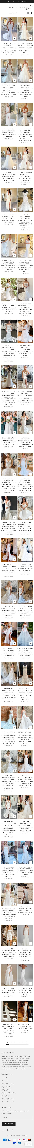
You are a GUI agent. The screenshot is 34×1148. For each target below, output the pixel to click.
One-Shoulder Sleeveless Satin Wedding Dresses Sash (8, 991)
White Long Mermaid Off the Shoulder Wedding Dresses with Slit (25, 909)
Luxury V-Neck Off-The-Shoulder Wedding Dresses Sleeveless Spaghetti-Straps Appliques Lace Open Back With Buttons (8, 398)
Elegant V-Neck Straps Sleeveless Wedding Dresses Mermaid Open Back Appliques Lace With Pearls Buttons (25, 694)
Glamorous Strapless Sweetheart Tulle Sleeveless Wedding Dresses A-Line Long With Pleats (25, 91)
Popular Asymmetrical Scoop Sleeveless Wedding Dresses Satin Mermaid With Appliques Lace (25, 441)
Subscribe (8, 1123)
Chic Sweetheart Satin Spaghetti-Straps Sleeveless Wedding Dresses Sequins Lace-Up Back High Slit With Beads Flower (25, 397)
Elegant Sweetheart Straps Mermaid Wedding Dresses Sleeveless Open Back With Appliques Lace (25, 780)
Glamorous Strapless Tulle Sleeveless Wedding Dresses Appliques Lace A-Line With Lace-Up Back (9, 694)
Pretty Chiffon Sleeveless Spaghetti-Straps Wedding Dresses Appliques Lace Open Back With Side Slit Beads (9, 737)
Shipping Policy (6, 1090)
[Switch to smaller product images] (31, 13)
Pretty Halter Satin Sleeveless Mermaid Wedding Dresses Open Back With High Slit (8, 132)
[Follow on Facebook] (3, 1130)
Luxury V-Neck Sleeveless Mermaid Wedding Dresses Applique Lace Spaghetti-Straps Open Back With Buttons (9, 484)
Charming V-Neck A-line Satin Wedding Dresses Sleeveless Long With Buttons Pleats (25, 870)
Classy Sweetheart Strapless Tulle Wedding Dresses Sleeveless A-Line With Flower (25, 652)
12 (22, 1042)
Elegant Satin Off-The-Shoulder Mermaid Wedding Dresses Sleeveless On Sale (8, 307)
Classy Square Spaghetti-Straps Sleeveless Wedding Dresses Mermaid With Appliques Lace (25, 308)
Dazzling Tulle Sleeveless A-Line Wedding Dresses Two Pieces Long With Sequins (9, 176)
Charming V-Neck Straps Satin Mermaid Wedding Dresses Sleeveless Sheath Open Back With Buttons (8, 48)
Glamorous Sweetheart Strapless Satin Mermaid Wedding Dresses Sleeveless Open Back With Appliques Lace (25, 484)
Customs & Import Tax (8, 1102)
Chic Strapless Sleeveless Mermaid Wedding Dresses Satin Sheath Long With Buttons (9, 871)
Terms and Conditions (8, 1099)
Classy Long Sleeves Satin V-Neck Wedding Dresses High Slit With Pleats (8, 218)
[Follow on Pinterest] (12, 1130)
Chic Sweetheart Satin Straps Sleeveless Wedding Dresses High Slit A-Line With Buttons (25, 177)
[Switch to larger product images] (28, 13)
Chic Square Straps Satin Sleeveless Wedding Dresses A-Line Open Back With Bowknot (25, 568)
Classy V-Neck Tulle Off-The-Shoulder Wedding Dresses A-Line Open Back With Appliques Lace (25, 826)
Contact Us (5, 1081)
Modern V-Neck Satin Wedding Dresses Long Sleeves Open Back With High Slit (8, 652)
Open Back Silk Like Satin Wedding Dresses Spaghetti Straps (25, 1027)
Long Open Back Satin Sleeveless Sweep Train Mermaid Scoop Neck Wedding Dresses (8, 1029)
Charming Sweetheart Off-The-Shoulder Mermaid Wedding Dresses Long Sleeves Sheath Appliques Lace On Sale (9, 352)
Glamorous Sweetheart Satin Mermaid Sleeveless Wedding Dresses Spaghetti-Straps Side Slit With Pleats (9, 828)
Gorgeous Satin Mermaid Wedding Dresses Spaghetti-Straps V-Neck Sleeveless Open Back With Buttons (8, 90)
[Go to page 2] (26, 1042)
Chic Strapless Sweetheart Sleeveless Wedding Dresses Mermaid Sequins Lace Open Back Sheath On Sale (25, 134)
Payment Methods (7, 1087)
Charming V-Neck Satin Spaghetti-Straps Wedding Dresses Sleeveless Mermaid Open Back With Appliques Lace (25, 266)
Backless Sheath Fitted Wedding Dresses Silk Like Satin (25, 991)
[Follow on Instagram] (7, 1130)
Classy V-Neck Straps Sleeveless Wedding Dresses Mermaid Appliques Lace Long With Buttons (8, 611)
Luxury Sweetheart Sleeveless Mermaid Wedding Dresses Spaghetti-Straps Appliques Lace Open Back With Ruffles (25, 221)
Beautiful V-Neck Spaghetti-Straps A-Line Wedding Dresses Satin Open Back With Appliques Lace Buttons (25, 737)
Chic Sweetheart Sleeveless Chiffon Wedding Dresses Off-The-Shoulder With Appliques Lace (25, 48)
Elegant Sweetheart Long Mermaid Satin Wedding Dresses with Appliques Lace (25, 953)
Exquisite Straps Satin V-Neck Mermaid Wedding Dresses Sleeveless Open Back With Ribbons (8, 265)
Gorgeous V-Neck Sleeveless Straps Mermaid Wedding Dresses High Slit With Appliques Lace (8, 569)
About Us (4, 1078)
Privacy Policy (6, 1096)
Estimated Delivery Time (8, 1093)
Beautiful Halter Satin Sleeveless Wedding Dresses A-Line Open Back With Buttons (8, 440)
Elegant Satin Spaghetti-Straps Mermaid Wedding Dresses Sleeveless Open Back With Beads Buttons (25, 527)
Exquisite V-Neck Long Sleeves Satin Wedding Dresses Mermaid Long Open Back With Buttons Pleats (8, 527)
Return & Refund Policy (8, 1084)
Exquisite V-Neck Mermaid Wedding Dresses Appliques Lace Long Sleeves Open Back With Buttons (8, 913)
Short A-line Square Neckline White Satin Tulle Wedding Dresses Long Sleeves (9, 952)
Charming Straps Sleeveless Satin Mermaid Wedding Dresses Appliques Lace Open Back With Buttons (25, 611)
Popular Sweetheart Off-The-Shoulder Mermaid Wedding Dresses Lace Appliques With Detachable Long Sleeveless (9, 782)
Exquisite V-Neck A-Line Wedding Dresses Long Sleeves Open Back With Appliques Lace (25, 350)
